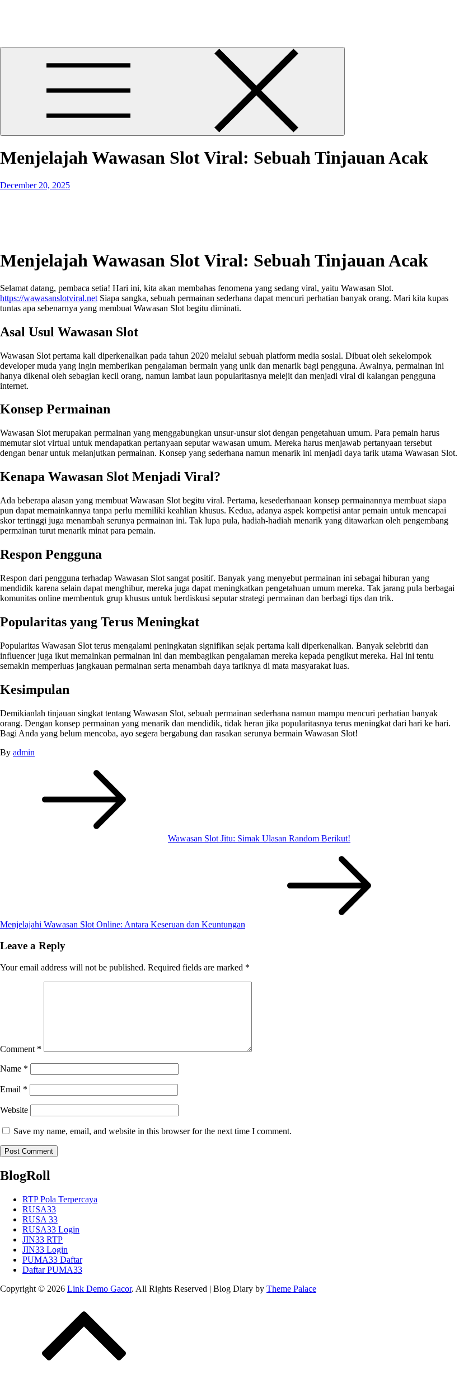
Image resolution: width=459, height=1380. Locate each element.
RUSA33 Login (50, 1229)
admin (24, 752)
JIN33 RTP (42, 1239)
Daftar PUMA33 (52, 1269)
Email (13, 1089)
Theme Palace (291, 1288)
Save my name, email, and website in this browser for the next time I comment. (152, 1131)
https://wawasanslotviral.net (48, 298)
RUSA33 (39, 1209)
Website (14, 1110)
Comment (20, 1049)
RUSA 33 (40, 1219)
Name (14, 1068)
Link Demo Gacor (32, 13)
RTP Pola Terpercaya (59, 1199)
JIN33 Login (45, 1249)
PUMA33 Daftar (52, 1259)
